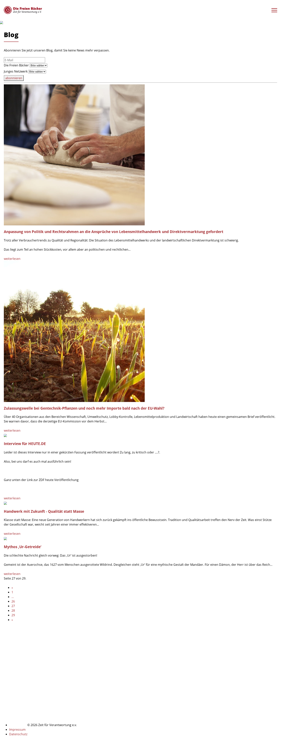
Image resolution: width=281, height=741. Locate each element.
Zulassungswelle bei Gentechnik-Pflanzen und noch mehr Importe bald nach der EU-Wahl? (84, 408)
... (12, 597)
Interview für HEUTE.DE (25, 443)
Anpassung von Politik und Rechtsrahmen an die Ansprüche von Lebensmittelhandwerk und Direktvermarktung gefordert (113, 231)
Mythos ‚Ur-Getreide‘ (22, 546)
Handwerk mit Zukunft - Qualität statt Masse (44, 511)
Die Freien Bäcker (16, 65)
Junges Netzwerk (16, 71)
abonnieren (13, 78)
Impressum (17, 729)
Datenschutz (18, 734)
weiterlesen (12, 259)
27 (13, 606)
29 (13, 615)
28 (13, 610)
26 (13, 601)
